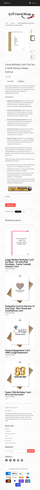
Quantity (7, 196)
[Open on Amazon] (20, 191)
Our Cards (8, 410)
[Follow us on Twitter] (10, 461)
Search (7, 429)
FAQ (6, 436)
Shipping (20, 81)
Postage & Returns (10, 433)
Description (10, 81)
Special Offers (9, 438)
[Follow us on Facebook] (6, 461)
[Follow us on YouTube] (22, 461)
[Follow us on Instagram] (18, 461)
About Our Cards (11, 407)
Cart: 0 (33, 3)
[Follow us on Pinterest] (14, 461)
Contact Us (8, 431)
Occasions (8, 440)
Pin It (23, 211)
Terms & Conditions (10, 443)
